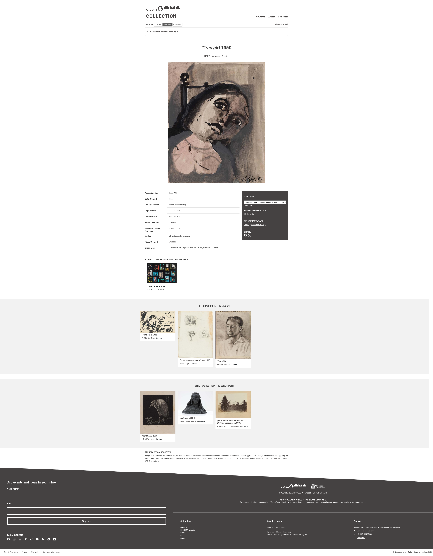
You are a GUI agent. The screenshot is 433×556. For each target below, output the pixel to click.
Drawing (172, 222)
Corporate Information (51, 552)
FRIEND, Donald (223, 364)
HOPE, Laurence (212, 56)
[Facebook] (245, 235)
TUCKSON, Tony (148, 338)
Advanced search (281, 24)
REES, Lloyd (184, 363)
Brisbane (172, 241)
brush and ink (174, 228)
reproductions (232, 458)
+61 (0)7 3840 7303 (364, 534)
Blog (182, 535)
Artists (271, 16)
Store (182, 532)
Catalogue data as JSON (254, 224)
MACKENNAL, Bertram (189, 421)
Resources (177, 24)
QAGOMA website (187, 530)
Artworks (260, 16)
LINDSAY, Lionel (148, 439)
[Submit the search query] (146, 32)
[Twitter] (249, 235)
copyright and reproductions (270, 458)
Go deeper (283, 16)
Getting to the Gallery (365, 531)
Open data (184, 527)
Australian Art (175, 210)
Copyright (35, 552)
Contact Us (361, 537)
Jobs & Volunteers (11, 552)
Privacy (25, 552)
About (182, 538)
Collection (161, 16)
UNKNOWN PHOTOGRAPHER (229, 426)
